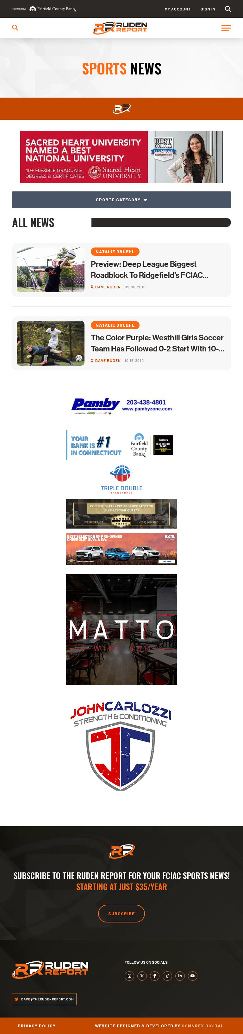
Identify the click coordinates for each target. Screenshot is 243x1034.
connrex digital (203, 1025)
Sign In (208, 9)
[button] (228, 9)
